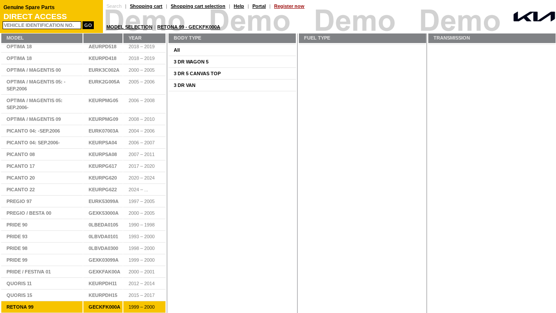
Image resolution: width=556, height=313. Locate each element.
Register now (289, 6)
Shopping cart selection (198, 6)
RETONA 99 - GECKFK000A (188, 27)
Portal (259, 6)
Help (239, 6)
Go (88, 25)
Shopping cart (146, 6)
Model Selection (129, 27)
